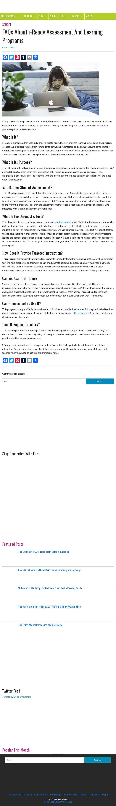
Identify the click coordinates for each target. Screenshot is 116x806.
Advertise (95, 794)
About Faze (14, 794)
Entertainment (8, 16)
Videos (89, 16)
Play (41, 16)
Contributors (41, 794)
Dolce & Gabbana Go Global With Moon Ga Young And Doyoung (49, 570)
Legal (105, 794)
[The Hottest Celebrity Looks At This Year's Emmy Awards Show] (9, 612)
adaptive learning (63, 222)
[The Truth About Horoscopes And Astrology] (9, 630)
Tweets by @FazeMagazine (16, 696)
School (6, 24)
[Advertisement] (25, 429)
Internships (56, 794)
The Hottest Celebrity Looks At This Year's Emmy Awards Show (49, 606)
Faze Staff (10, 48)
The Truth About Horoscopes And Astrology (40, 625)
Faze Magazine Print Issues (58, 801)
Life (63, 16)
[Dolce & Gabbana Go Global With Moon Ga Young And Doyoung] (9, 575)
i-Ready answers (81, 312)
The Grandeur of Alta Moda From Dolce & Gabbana (43, 552)
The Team (27, 794)
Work (52, 16)
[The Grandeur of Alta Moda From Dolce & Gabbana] (9, 557)
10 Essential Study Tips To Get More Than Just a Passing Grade (50, 588)
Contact (83, 794)
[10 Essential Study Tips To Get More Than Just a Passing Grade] (9, 593)
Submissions (70, 794)
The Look (27, 16)
